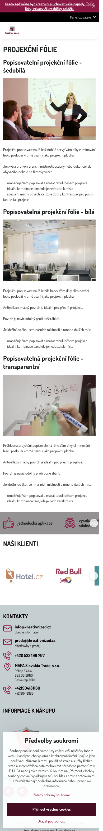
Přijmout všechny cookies (51, 809)
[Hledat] (67, 30)
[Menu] (92, 30)
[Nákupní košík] (80, 30)
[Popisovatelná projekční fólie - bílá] (49, 251)
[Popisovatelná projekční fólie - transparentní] (49, 406)
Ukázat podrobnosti (51, 821)
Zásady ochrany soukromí (51, 795)
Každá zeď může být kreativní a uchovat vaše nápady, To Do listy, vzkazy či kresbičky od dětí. (49, 6)
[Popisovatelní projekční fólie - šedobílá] (49, 109)
